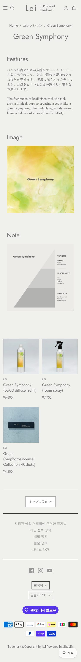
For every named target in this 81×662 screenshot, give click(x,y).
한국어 (38, 585)
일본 (38, 595)
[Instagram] (40, 570)
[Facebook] (31, 570)
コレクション (32, 25)
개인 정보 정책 (40, 529)
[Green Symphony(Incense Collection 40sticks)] (21, 425)
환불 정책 (41, 542)
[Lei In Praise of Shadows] (40, 7)
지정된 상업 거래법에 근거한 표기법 (40, 523)
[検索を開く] (12, 8)
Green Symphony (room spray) (56, 387)
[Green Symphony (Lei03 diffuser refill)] (21, 356)
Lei (5, 379)
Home (13, 25)
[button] (40, 502)
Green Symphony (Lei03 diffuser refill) (20, 387)
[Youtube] (49, 570)
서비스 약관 (40, 549)
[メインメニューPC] (5, 8)
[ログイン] (66, 8)
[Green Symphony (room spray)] (60, 356)
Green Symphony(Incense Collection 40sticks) (19, 459)
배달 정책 (41, 536)
